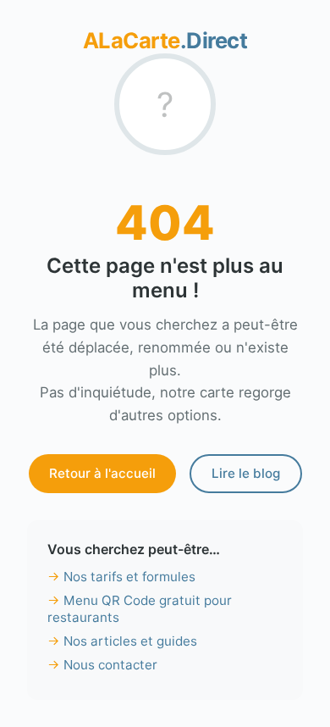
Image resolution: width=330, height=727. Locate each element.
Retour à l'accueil (102, 473)
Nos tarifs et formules (129, 577)
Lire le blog (246, 473)
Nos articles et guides (130, 641)
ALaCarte (165, 40)
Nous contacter (110, 665)
